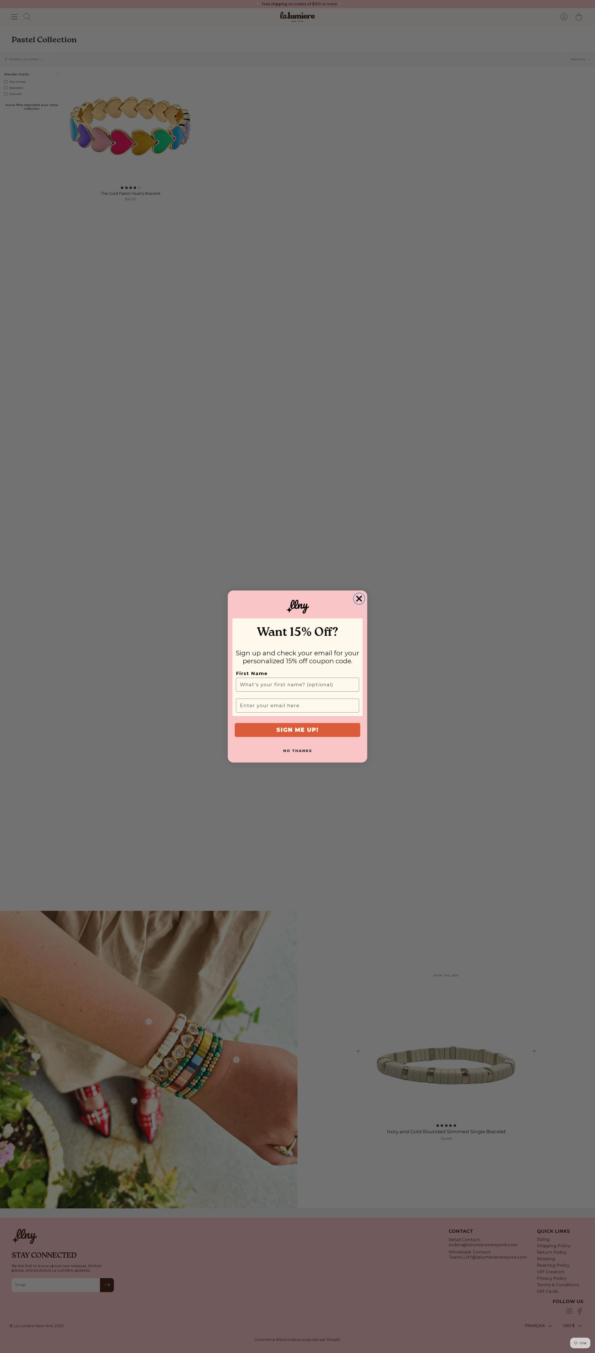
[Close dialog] (359, 598)
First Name (252, 673)
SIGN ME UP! (297, 729)
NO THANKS (297, 751)
